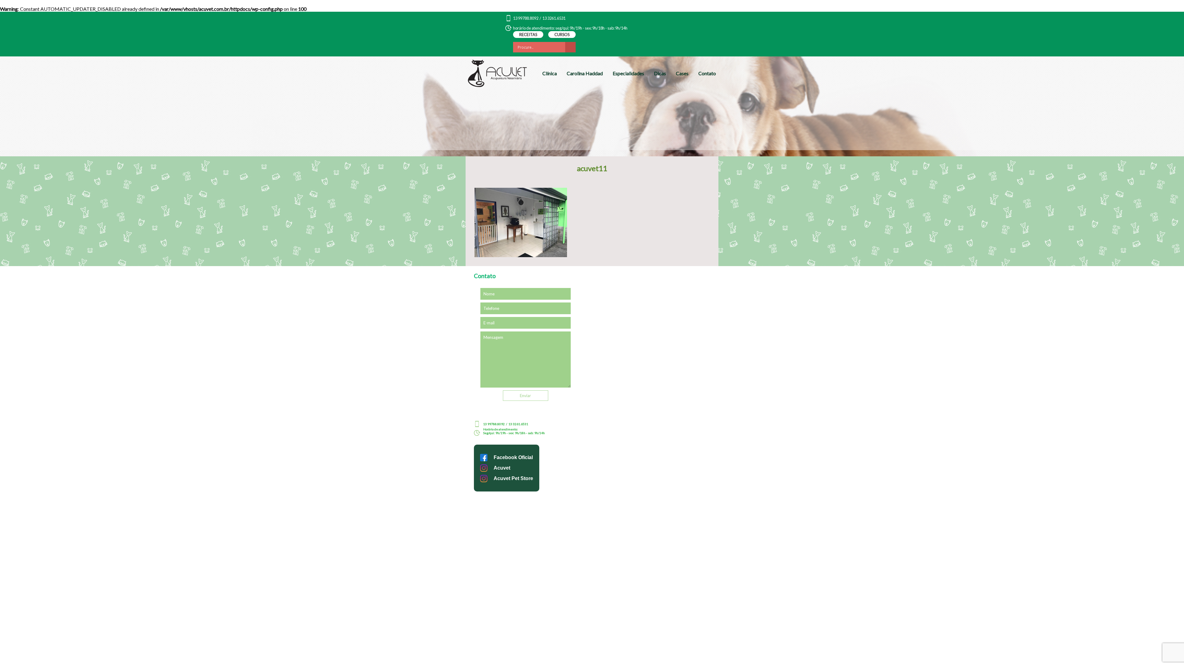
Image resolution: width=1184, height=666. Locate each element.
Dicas (660, 73)
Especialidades (628, 73)
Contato (707, 73)
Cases (682, 73)
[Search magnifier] (570, 47)
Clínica (549, 73)
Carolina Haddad (585, 73)
